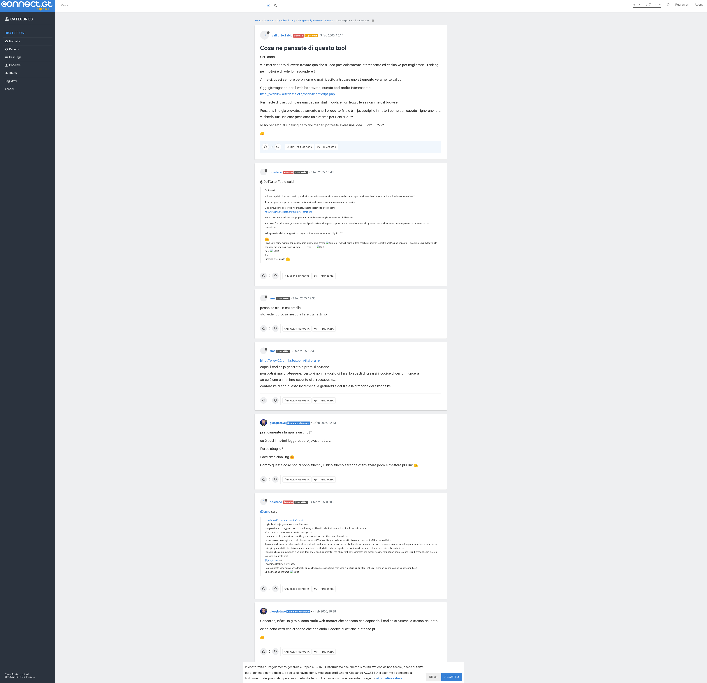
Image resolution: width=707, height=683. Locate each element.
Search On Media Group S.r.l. (23, 677)
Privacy (8, 674)
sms (272, 298)
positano (276, 172)
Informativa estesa (388, 678)
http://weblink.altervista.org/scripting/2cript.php (297, 94)
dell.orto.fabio (282, 35)
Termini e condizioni (20, 674)
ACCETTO (451, 676)
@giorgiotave (271, 560)
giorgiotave (278, 423)
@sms (265, 511)
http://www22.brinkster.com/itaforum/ (290, 360)
